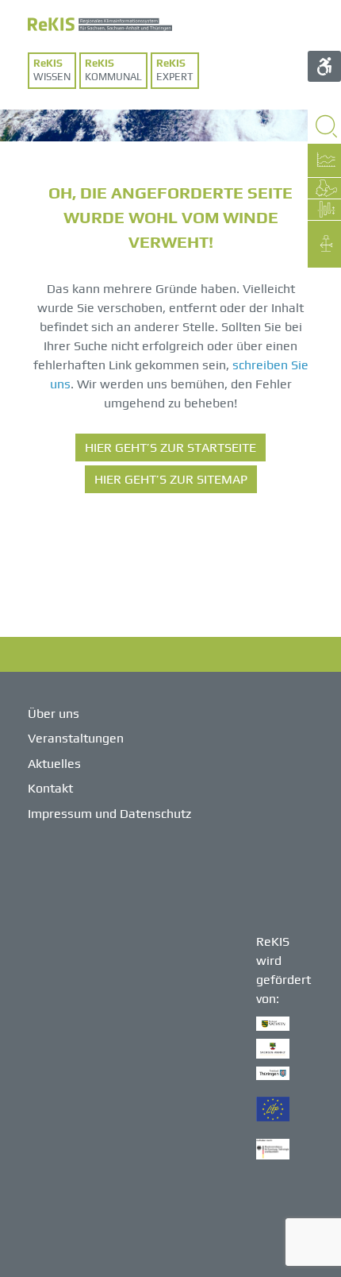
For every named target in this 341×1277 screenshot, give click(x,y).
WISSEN (52, 77)
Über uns (53, 713)
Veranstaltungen (76, 738)
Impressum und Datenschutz (109, 813)
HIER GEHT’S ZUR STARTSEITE (170, 447)
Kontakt (50, 788)
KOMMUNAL (113, 77)
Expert (174, 77)
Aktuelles (54, 763)
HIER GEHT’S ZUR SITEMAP (170, 479)
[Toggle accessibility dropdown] (324, 66)
